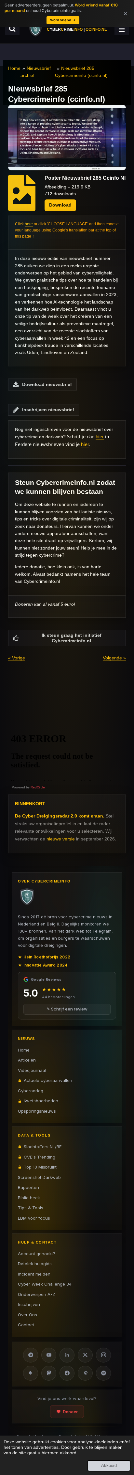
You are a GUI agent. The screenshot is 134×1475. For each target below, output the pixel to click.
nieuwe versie (61, 838)
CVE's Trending (39, 1157)
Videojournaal (32, 1070)
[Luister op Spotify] (103, 1373)
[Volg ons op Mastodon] (48, 1373)
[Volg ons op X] (85, 1355)
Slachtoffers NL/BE (42, 1146)
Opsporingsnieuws (37, 1111)
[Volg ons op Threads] (85, 1373)
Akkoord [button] (109, 1465)
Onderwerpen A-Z (36, 1294)
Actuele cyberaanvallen (48, 1080)
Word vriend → (63, 20)
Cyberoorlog (30, 1090)
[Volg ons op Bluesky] (30, 1373)
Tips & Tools (30, 1207)
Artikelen (27, 1060)
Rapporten (28, 1187)
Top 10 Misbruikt (40, 1167)
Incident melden (34, 1274)
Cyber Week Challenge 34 (45, 1284)
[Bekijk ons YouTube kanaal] (48, 1355)
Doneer (70, 1411)
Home (14, 68)
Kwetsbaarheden (41, 1100)
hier (100, 436)
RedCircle (38, 787)
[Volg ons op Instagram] (103, 1355)
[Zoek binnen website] (12, 28)
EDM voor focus (34, 1218)
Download (60, 205)
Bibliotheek (29, 1197)
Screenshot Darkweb (39, 1177)
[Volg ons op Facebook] (67, 1373)
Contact (26, 1324)
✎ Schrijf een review (67, 1008)
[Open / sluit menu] (121, 28)
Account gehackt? (36, 1253)
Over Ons (27, 1314)
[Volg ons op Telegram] (30, 1355)
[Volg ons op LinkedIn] (67, 1355)
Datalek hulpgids (35, 1263)
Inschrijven (29, 1304)
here (29, 224)
